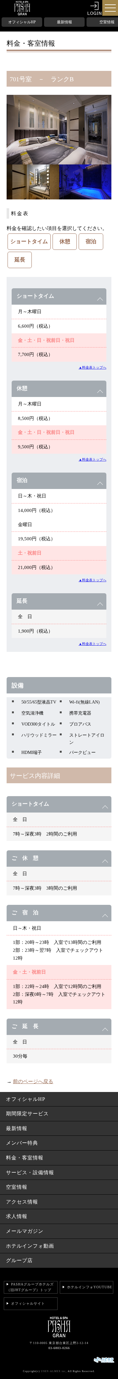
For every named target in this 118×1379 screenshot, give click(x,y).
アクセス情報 (22, 1201)
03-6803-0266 (59, 1348)
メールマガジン (24, 1231)
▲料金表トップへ (92, 367)
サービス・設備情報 (30, 1172)
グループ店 (19, 1260)
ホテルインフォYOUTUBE (89, 1287)
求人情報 (16, 1216)
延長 (19, 260)
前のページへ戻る (33, 1081)
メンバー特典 (22, 1143)
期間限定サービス (27, 1113)
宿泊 (91, 241)
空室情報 (16, 1187)
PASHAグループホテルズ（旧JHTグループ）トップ (30, 1287)
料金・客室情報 (24, 1157)
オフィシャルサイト (28, 1303)
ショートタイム (29, 241)
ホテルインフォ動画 (30, 1246)
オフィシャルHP (22, 22)
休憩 (64, 241)
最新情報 (64, 22)
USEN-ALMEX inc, (54, 1371)
